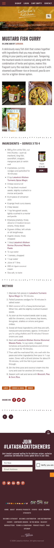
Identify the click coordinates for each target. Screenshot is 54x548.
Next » (11, 417)
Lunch (5, 388)
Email (23, 400)
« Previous (5, 417)
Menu (3, 3)
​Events (34, 509)
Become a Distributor (27, 519)
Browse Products (23, 509)
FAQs (48, 525)
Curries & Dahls (18, 388)
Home (4, 25)
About (12, 509)
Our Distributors (44, 519)
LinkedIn (13, 483)
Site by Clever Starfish (27, 535)
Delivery (44, 522)
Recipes (47, 509)
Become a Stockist (10, 519)
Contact (48, 3)
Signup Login (22, 3)
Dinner (30, 388)
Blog (40, 509)
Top (48, 433)
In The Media (34, 522)
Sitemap (27, 529)
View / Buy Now (41, 171)
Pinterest (23, 483)
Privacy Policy (39, 525)
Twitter (19, 400)
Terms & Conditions (24, 525)
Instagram (18, 483)
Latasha (19, 43)
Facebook (14, 400)
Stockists (27, 513)
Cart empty (36, 3)
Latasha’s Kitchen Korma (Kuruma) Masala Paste (18, 245)
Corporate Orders (21, 522)
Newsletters (9, 525)
